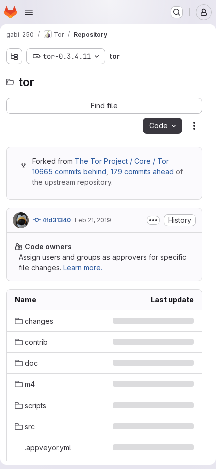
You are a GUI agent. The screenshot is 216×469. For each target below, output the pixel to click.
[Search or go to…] (177, 12)
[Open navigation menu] (29, 12)
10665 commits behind (69, 171)
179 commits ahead (142, 171)
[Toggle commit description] (153, 220)
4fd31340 (56, 220)
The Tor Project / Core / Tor (122, 161)
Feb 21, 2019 (93, 220)
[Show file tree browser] (14, 56)
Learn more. (82, 267)
